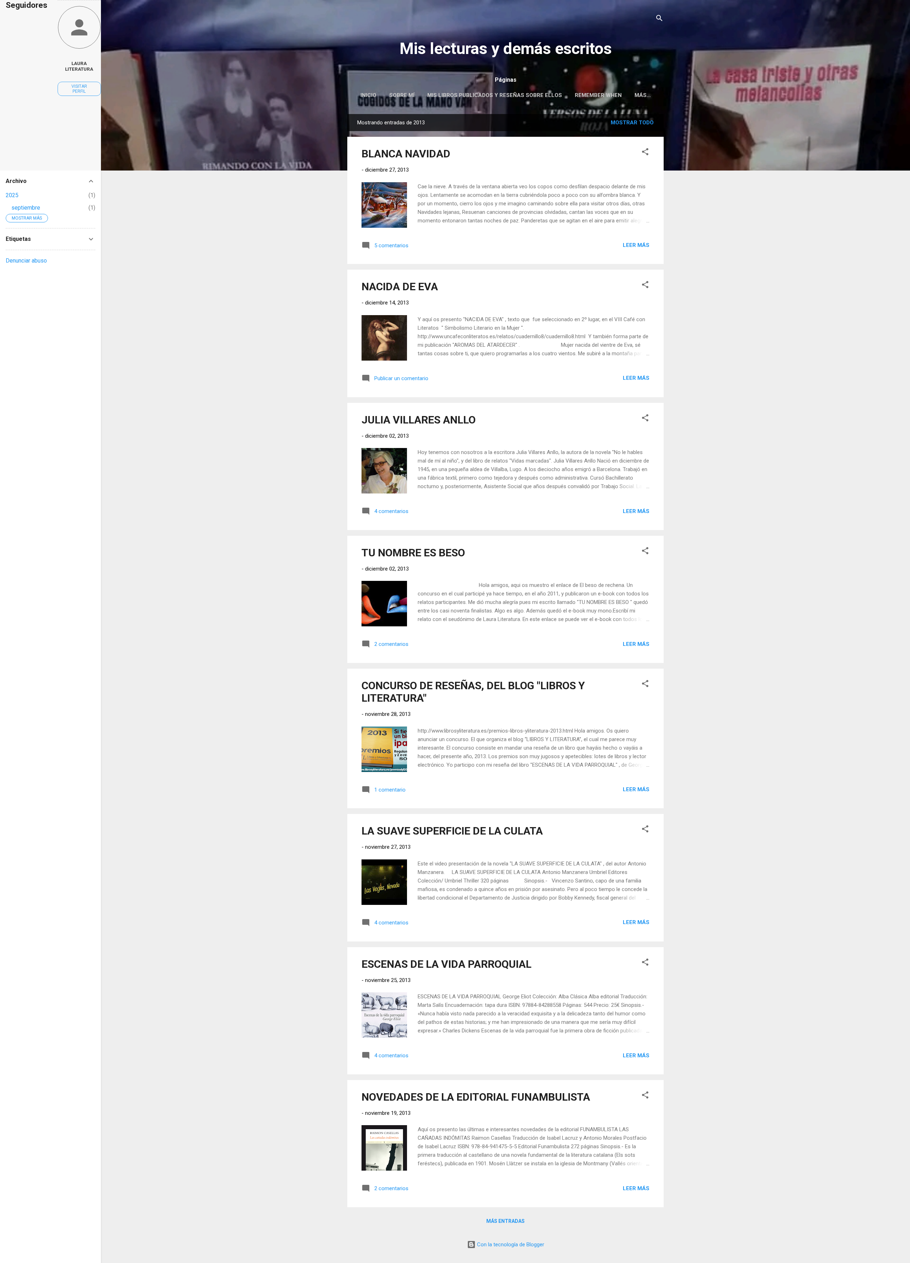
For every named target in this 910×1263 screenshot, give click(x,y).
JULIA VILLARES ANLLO (419, 420)
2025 (12, 195)
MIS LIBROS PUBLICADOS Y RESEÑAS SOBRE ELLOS (494, 95)
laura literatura (79, 66)
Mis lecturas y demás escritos (506, 48)
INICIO (368, 95)
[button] (645, 152)
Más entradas (505, 1221)
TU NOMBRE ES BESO (413, 552)
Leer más (636, 245)
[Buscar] (659, 19)
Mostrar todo (632, 122)
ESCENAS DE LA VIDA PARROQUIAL (446, 964)
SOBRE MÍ (401, 95)
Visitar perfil (79, 89)
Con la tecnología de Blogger (510, 1244)
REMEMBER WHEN (598, 95)
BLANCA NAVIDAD (406, 153)
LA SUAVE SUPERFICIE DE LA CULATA (452, 831)
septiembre (25, 207)
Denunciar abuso (26, 260)
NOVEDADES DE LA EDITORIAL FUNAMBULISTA (476, 1097)
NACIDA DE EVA (400, 286)
